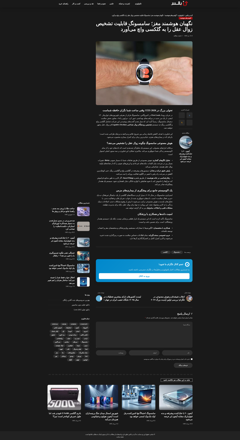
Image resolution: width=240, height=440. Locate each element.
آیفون (77, 327)
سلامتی (66, 342)
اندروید (86, 331)
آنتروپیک (85, 327)
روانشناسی (59, 338)
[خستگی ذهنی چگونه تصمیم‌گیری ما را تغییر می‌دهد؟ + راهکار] (83, 256)
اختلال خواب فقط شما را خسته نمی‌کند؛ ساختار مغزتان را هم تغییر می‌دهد (61, 280)
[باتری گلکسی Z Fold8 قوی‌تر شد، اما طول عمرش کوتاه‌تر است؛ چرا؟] (64, 397)
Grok (64, 324)
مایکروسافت (71, 352)
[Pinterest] (189, 123)
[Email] (182, 123)
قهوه (61, 349)
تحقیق (53, 335)
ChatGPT (83, 324)
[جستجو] (49, 4)
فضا (86, 349)
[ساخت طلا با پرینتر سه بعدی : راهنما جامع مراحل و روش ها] (83, 211)
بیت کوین (61, 335)
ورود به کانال (144, 276)
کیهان (77, 360)
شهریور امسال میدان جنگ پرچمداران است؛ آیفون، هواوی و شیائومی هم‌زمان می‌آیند (102, 416)
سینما (78, 345)
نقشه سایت (120, 437)
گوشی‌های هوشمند (185, 18)
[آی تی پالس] (179, 4)
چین (56, 356)
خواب (68, 338)
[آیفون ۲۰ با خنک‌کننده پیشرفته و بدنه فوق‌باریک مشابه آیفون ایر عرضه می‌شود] (185, 142)
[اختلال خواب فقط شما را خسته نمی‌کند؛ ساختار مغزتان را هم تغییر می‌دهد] (83, 282)
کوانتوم (85, 360)
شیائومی (70, 345)
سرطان (75, 342)
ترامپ (86, 338)
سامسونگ (177, 252)
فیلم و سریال (77, 349)
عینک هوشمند (59, 345)
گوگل (70, 360)
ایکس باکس (84, 335)
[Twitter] (182, 115)
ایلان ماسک (55, 331)
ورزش (79, 356)
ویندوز (71, 356)
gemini (73, 324)
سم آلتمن (57, 342)
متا (63, 352)
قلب (68, 349)
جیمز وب (77, 338)
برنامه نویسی (72, 335)
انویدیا (70, 331)
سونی (86, 345)
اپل (63, 331)
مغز (57, 352)
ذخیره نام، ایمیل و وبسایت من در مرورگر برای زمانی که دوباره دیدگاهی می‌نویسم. (167, 359)
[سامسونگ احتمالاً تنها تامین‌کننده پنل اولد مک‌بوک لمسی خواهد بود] (83, 268)
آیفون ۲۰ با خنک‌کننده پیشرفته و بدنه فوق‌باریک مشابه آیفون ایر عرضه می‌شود (185, 156)
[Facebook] (189, 115)
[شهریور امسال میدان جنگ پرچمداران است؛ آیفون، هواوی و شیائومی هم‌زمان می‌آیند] (101, 397)
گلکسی (165, 252)
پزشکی (64, 356)
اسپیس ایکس (58, 327)
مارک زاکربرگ (83, 352)
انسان (77, 331)
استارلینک (68, 327)
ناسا (86, 356)
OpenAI (55, 324)
